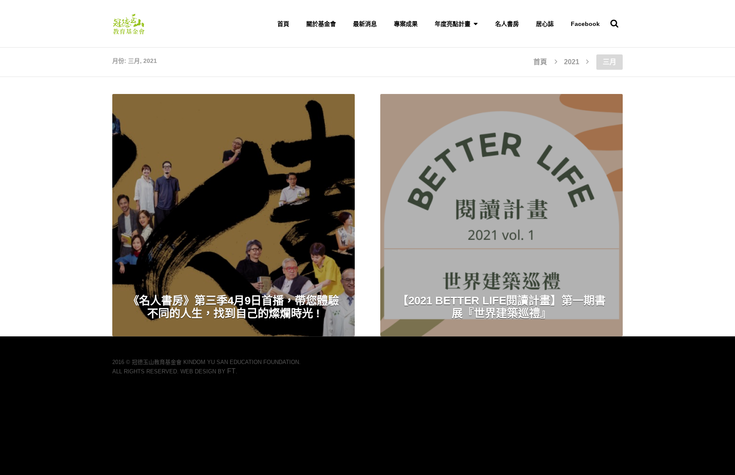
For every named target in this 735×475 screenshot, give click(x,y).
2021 (571, 61)
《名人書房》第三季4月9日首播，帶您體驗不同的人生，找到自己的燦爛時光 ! (233, 307)
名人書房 (507, 23)
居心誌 (545, 23)
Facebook (585, 23)
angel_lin (296, 112)
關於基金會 (321, 23)
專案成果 (406, 23)
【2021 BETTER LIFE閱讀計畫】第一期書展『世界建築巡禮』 (501, 307)
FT (231, 371)
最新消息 (365, 23)
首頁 (283, 23)
